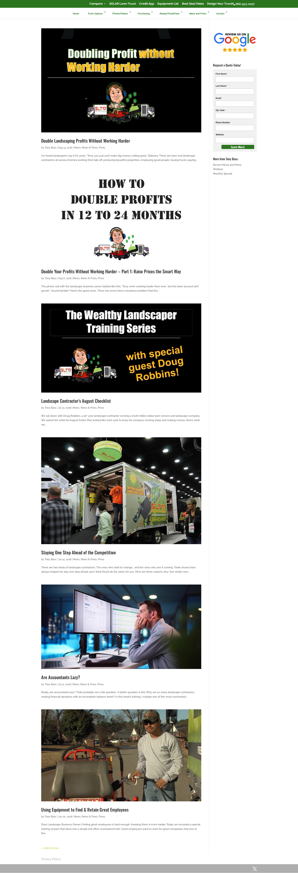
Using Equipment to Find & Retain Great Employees (84, 809)
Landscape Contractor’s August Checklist (76, 400)
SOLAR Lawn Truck (122, 3)
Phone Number (223, 122)
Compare (96, 3)
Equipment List (168, 3)
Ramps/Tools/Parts (170, 13)
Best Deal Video (193, 3)
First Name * (222, 74)
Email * (219, 98)
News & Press (90, 147)
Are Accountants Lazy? (60, 677)
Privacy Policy (51, 859)
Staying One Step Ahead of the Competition (78, 552)
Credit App (146, 3)
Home (76, 13)
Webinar (218, 169)
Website (220, 134)
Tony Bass (50, 147)
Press (102, 147)
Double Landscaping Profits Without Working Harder (85, 140)
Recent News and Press (227, 164)
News (77, 147)
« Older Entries (50, 848)
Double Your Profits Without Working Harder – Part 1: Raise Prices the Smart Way (111, 271)
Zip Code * (221, 110)
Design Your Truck (219, 3)
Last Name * (221, 86)
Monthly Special (222, 173)
